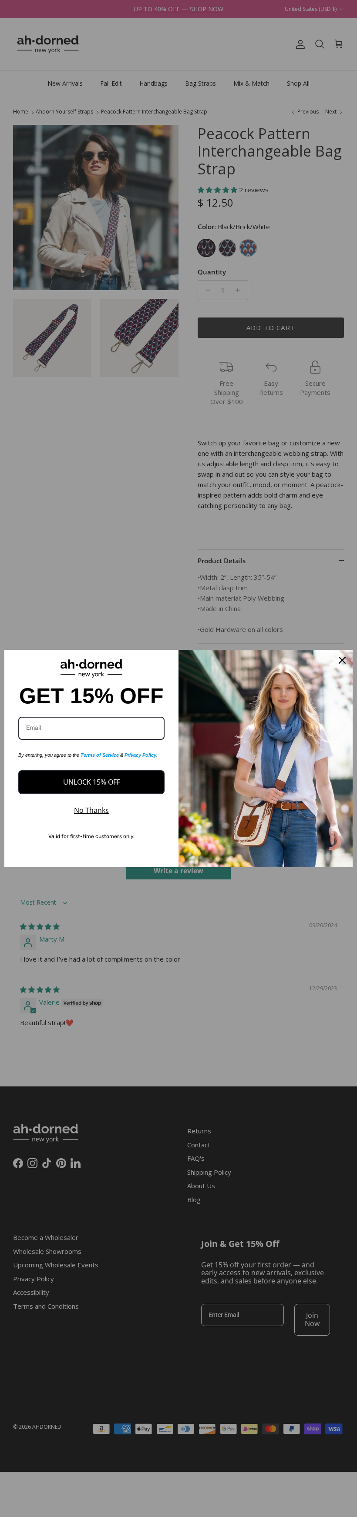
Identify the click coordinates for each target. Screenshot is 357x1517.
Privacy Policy (140, 755)
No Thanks (91, 810)
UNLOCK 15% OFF (91, 782)
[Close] (342, 660)
